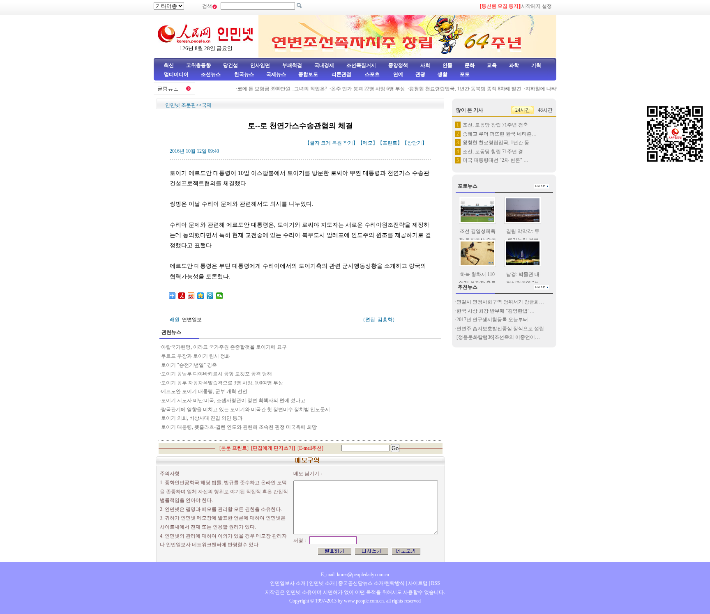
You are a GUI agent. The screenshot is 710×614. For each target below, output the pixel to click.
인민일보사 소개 (288, 583)
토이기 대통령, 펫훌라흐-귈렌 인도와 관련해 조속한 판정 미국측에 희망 (239, 427)
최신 (169, 65)
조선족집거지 (361, 65)
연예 (397, 74)
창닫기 (414, 143)
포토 (465, 74)
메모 (368, 143)
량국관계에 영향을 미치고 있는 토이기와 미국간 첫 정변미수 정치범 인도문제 (245, 409)
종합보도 (308, 74)
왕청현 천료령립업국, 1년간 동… (498, 142)
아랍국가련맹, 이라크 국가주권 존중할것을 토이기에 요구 (224, 347)
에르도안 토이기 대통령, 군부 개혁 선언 (204, 391)
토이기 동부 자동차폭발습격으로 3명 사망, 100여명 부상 (222, 383)
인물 (447, 65)
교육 (492, 65)
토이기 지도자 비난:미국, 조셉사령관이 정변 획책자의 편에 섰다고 (233, 400)
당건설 (230, 65)
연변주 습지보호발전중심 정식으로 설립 (500, 328)
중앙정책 (398, 65)
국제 (207, 105)
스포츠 (372, 74)
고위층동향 (198, 65)
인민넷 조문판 (180, 105)
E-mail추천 (310, 448)
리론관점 (341, 74)
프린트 (390, 143)
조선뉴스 (211, 74)
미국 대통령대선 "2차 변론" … (495, 160)
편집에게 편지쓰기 (273, 448)
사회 (425, 65)
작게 (348, 143)
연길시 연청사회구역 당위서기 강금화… (500, 302)
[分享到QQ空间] (200, 295)
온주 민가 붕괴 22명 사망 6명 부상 (362, 89)
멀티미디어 (176, 74)
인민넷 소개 (321, 583)
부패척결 (292, 65)
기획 (536, 65)
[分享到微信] (219, 295)
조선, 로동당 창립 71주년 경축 (495, 125)
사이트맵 (418, 583)
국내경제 (324, 65)
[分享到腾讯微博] (210, 295)
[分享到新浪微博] (191, 295)
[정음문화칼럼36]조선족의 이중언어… (498, 337)
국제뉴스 (276, 74)
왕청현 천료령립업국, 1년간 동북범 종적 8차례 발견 (459, 89)
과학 (514, 65)
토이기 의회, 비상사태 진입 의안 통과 (201, 418)
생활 (442, 74)
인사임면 (260, 65)
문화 (470, 65)
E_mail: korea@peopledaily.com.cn (355, 574)
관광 (420, 74)
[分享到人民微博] (181, 295)
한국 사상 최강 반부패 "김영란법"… (495, 311)
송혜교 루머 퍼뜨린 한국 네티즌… (500, 134)
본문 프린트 (234, 448)
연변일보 (192, 319)
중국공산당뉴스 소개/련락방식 (371, 583)
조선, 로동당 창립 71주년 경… (495, 151)
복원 (337, 143)
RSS (435, 583)
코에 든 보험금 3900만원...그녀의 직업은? (275, 89)
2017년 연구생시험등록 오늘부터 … (495, 319)
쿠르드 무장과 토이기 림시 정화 (195, 356)
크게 (326, 143)
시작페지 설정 (536, 6)
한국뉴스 (244, 74)
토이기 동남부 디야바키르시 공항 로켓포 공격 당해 (216, 374)
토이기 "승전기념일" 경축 (189, 365)
